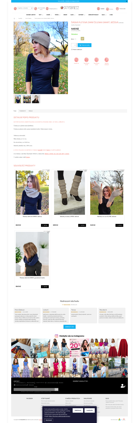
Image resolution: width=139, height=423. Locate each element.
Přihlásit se (56, 389)
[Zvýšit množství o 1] (77, 44)
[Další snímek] (66, 58)
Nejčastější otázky (45, 403)
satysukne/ (61, 382)
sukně (40, 150)
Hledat (31, 8)
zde (64, 413)
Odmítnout (78, 410)
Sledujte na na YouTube (21, 385)
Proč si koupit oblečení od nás (48, 401)
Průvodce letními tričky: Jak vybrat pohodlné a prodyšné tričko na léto (114, 407)
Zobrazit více (69, 327)
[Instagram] (96, 62)
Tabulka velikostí (69, 401)
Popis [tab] (15, 111)
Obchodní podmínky (88, 403)
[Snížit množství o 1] (77, 46)
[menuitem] (31, 14)
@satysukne (31, 385)
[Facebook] (86, 62)
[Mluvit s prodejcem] (76, 62)
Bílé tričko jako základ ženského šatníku (115, 404)
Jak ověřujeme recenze (89, 401)
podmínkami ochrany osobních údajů (42, 391)
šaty (48, 150)
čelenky (28, 157)
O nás (42, 405)
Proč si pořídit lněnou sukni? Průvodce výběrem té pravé (114, 401)
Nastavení (49, 420)
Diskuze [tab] (31, 111)
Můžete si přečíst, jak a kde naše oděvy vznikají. (57, 153)
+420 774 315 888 (30, 382)
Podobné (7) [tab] (23, 111)
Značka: (75, 25)
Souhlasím (89, 410)
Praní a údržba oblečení (70, 405)
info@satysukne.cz (20, 382)
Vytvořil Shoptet (114, 419)
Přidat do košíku (86, 45)
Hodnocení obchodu (69, 301)
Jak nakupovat (87, 405)
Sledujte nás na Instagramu (71, 336)
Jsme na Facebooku (51, 382)
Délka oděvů (68, 403)
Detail (45, 225)
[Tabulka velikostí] (106, 62)
